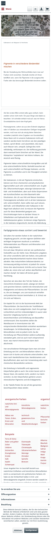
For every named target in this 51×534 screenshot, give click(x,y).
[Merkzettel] (35, 9)
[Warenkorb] (47, 9)
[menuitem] (6, 9)
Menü (8, 9)
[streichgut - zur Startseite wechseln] (3, 3)
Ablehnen (18, 530)
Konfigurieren (31, 530)
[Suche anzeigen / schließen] (29, 9)
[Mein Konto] (41, 9)
